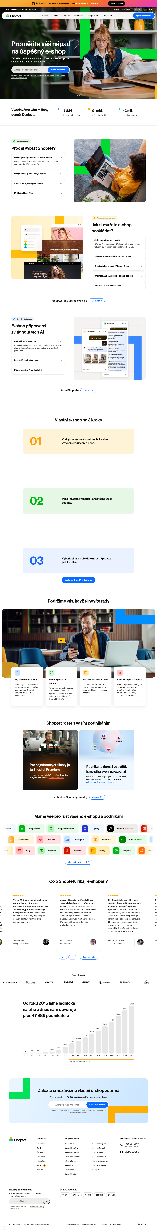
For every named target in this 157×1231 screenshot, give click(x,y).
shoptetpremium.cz (56, 777)
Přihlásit (138, 9)
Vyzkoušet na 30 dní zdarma (79, 580)
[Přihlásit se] (46, 1201)
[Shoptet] (13, 16)
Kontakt (117, 9)
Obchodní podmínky (71, 1224)
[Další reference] (72, 957)
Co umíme (97, 300)
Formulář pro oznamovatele (111, 1224)
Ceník (55, 16)
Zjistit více (88, 390)
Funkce (45, 16)
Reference (78, 16)
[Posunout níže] (78, 94)
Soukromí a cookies (89, 1224)
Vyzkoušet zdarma (143, 16)
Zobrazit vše (89, 957)
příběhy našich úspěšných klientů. (100, 782)
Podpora (91, 16)
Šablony (66, 16)
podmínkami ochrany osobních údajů (43, 76)
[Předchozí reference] (63, 957)
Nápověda (126, 9)
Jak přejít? (97, 797)
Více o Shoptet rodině (78, 862)
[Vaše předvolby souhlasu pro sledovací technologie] (4, 1229)
